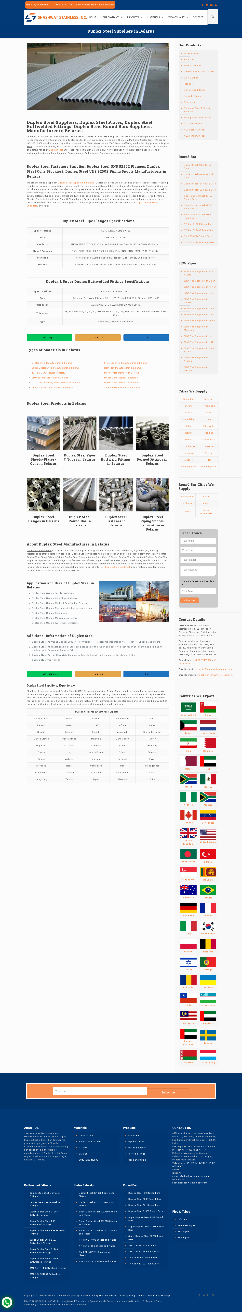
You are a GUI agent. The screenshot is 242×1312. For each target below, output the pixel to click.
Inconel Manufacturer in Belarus (121, 373)
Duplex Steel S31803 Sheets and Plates (97, 1194)
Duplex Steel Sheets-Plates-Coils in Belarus (43, 459)
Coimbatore (189, 446)
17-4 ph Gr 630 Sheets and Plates (97, 1246)
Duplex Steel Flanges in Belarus (43, 519)
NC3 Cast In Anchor (194, 130)
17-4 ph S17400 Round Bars (199, 230)
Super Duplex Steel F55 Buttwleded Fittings (42, 1223)
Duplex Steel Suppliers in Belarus (76, 183)
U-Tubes (182, 1219)
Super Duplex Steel (89, 1141)
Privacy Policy (127, 1295)
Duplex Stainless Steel (117, 567)
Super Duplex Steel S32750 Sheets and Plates (98, 1223)
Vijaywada (208, 426)
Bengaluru (188, 399)
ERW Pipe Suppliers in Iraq (198, 336)
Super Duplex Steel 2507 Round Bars (197, 216)
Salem (189, 426)
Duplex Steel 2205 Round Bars (198, 166)
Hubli (209, 460)
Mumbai (208, 399)
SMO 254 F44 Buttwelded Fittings (48, 1268)
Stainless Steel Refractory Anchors (198, 110)
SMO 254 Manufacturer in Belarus (50, 378)
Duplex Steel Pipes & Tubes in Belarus (80, 457)
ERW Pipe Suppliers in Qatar (199, 308)
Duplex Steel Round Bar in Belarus (80, 521)
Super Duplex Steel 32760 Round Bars (198, 207)
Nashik (189, 439)
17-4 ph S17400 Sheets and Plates (97, 1240)
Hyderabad (209, 406)
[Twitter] (207, 4)
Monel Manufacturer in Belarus (121, 378)
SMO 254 (84, 1154)
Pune (208, 412)
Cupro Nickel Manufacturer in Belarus (52, 387)
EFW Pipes (183, 1237)
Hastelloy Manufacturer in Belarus (122, 368)
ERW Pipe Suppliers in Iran (198, 293)
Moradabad (208, 439)
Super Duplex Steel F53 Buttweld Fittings (48, 1232)
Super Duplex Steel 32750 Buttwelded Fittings (44, 1260)
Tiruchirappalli (209, 466)
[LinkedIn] (211, 4)
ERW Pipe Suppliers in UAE (199, 342)
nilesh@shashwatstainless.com (215, 675)
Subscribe (168, 1092)
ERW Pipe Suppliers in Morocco (196, 328)
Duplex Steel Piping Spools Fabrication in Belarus (152, 523)
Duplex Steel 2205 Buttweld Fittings (45, 1194)
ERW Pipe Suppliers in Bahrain (196, 301)
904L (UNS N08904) (89, 1160)
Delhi (209, 419)
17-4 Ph (83, 1147)
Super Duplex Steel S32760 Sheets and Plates (98, 1213)
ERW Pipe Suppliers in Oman (199, 281)
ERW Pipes (183, 1231)
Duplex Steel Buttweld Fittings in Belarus (116, 459)
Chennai (189, 406)
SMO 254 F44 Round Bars (198, 236)
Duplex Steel (56, 150)
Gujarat (209, 453)
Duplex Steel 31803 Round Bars (198, 176)
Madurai (189, 460)
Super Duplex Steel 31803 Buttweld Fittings (44, 1213)
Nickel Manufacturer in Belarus (121, 382)
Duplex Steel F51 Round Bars (200, 183)
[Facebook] (202, 4)
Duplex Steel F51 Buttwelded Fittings (45, 1204)
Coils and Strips (137, 1160)
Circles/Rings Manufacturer (199, 71)
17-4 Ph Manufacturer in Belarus (49, 373)
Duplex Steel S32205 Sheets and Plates (97, 1204)
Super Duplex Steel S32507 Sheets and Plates (98, 1232)
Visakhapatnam (188, 466)
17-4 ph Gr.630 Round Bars (198, 224)
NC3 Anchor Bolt (193, 123)
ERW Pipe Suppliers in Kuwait (200, 287)
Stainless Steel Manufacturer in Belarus (126, 363)
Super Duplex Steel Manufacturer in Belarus (56, 368)
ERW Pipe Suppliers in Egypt (199, 320)
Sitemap (165, 1295)
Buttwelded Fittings (195, 90)
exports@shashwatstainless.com (96, 4)
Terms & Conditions (148, 1295)
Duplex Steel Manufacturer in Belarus (52, 363)
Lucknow (189, 453)
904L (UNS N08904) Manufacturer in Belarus (56, 382)
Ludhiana (187, 503)
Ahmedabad (189, 419)
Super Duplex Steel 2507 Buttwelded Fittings (43, 1241)
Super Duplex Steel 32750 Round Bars (198, 197)
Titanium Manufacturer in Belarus (122, 387)
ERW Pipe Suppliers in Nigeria (196, 359)
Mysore (209, 446)
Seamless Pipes (186, 1225)
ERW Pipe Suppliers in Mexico (196, 369)
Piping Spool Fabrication (197, 117)
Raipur (206, 496)
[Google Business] (216, 4)
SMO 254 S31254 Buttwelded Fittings (45, 1276)
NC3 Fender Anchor (194, 136)
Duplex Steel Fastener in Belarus (116, 521)
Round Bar (189, 59)
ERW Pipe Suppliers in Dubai (199, 314)
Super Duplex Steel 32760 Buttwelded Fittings (44, 1251)
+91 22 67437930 (63, 4)
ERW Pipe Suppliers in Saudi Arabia (199, 273)
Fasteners (189, 102)
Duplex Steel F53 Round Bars (200, 190)
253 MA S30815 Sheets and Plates (97, 1261)
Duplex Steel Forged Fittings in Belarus (152, 459)
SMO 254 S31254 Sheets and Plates (94, 1254)
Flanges (188, 84)
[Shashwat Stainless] (56, 17)
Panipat (209, 433)
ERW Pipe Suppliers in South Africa (199, 350)
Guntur (189, 412)
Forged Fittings (192, 96)
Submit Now (189, 600)
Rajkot (188, 433)
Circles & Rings (136, 1154)
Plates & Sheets (192, 65)
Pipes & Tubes (192, 53)
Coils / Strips (191, 78)
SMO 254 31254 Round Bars (199, 242)
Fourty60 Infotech (108, 1295)
